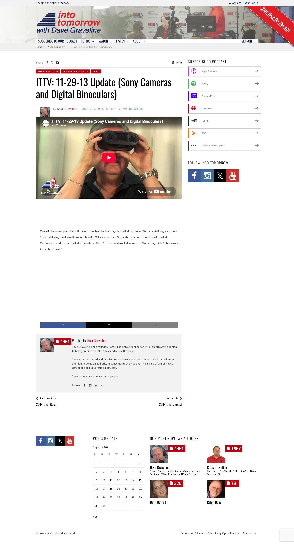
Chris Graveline (217, 467)
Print (179, 62)
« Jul (95, 516)
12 (118, 480)
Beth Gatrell (158, 502)
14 (133, 480)
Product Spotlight (48, 71)
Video (96, 71)
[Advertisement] (109, 215)
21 (133, 488)
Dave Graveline (159, 467)
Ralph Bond (214, 502)
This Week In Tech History (75, 71)
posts (65, 341)
